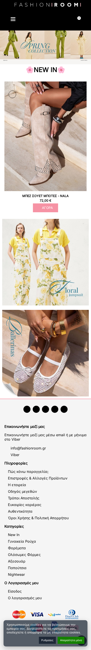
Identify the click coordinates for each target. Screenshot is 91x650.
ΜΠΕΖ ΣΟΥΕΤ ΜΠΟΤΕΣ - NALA (45, 196)
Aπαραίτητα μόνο (71, 640)
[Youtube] (36, 409)
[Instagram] (45, 409)
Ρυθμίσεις (47, 640)
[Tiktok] (54, 409)
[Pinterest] (64, 409)
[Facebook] (26, 409)
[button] (34, 19)
